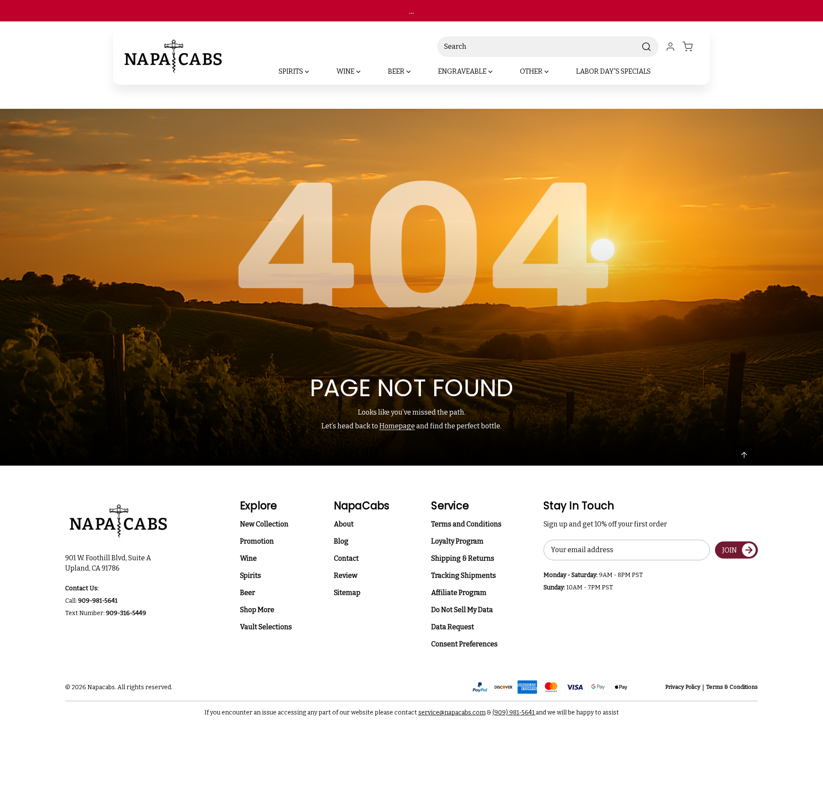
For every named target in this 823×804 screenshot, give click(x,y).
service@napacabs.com (452, 712)
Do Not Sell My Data (462, 610)
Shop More (257, 610)
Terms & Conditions (732, 687)
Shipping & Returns (462, 558)
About (344, 524)
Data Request (452, 627)
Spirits (250, 575)
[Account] (670, 47)
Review (345, 575)
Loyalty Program (457, 541)
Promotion (257, 541)
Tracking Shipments (463, 575)
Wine (248, 558)
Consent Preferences (464, 644)
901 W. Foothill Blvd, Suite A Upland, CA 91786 (109, 563)
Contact (346, 558)
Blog (341, 541)
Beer (247, 593)
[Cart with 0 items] (692, 47)
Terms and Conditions (466, 524)
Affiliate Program (459, 593)
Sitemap (347, 593)
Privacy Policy (682, 687)
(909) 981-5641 (514, 712)
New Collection (264, 524)
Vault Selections (266, 627)
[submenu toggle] (314, 71)
